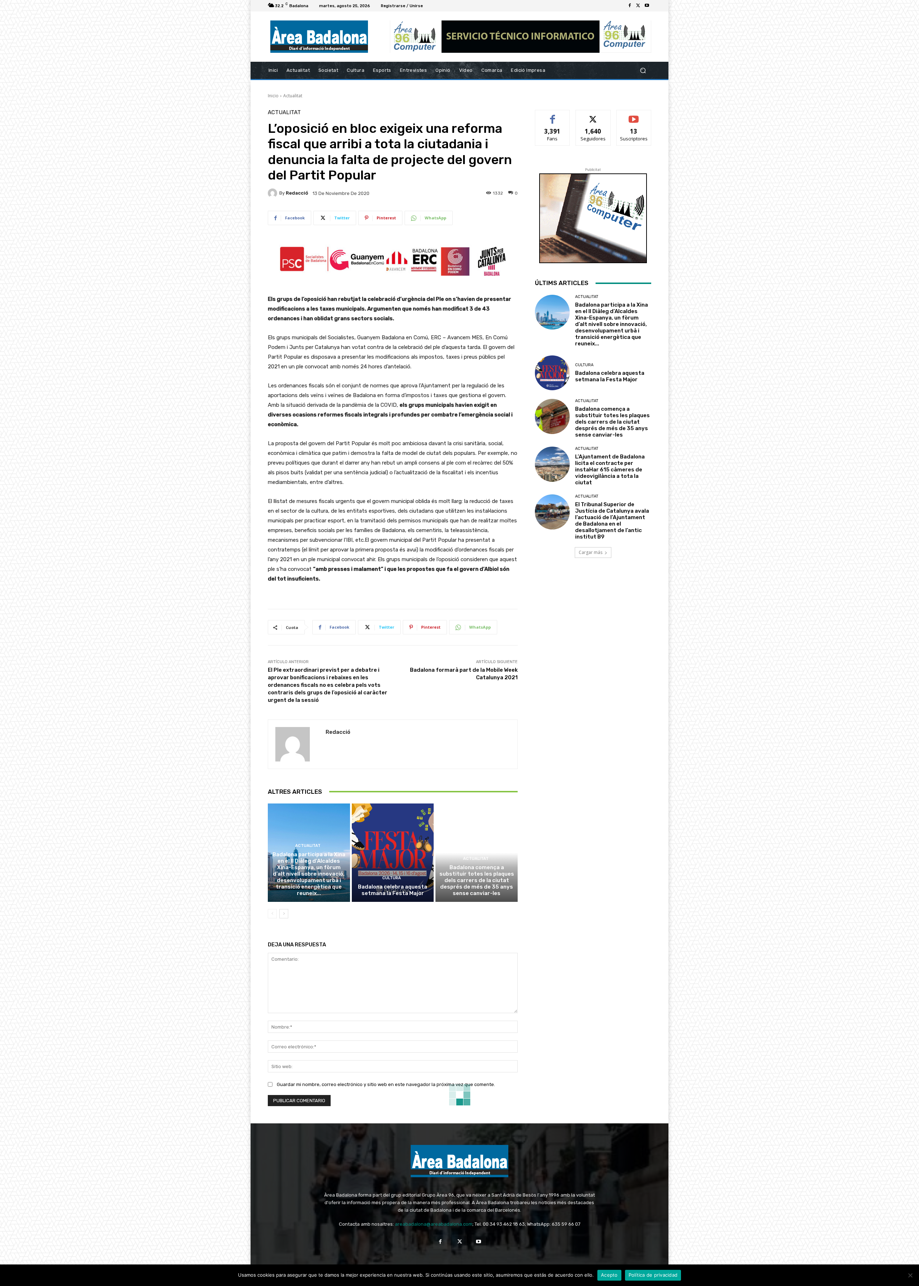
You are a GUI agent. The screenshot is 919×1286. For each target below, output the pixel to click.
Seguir (593, 115)
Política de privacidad (653, 1275)
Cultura (391, 878)
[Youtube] (647, 5)
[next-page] (283, 913)
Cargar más (590, 552)
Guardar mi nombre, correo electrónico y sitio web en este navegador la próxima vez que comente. (386, 1084)
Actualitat (292, 96)
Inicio (273, 96)
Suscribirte (633, 115)
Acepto (609, 1275)
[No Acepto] (910, 1275)
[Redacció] (273, 193)
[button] (642, 70)
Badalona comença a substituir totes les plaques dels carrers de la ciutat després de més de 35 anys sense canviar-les (476, 880)
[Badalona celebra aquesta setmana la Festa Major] (393, 852)
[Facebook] (629, 5)
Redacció (297, 193)
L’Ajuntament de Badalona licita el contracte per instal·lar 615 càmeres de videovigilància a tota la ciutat (610, 469)
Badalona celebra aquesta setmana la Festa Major (392, 890)
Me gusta (553, 115)
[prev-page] (272, 913)
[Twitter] (638, 5)
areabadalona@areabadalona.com (433, 1224)
